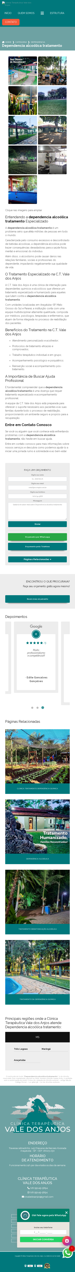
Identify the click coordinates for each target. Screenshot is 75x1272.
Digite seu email (37, 483)
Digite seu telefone (37, 492)
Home (8, 42)
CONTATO (11, 22)
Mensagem (37, 501)
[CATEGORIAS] (42, 13)
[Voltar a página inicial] (37, 3)
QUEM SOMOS (26, 13)
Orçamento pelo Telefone (37, 546)
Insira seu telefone (43, 1227)
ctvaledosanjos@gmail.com (38, 1196)
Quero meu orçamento (37, 599)
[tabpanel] (36, 663)
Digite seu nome (37, 475)
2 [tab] (37, 707)
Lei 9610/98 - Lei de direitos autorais (44, 1082)
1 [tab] (32, 707)
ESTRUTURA (57, 13)
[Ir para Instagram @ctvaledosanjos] (67, 1241)
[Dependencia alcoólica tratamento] (22, 70)
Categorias (21, 42)
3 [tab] (42, 707)
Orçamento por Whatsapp (37, 537)
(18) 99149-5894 (39, 1188)
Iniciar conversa (43, 1239)
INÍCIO (8, 13)
